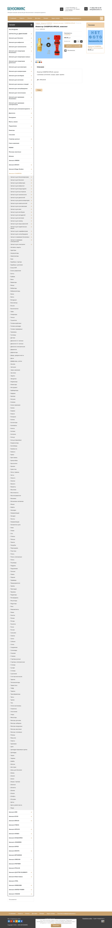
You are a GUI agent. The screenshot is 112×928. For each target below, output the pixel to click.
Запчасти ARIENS (14, 160)
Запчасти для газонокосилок (17, 46)
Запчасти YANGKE (14, 894)
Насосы (12, 519)
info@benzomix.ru (96, 9)
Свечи (12, 638)
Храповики (13, 743)
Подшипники (13, 126)
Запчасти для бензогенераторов (19, 177)
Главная (38, 23)
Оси (11, 533)
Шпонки (11, 156)
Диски (12, 358)
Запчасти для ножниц (16, 221)
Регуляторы (13, 600)
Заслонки (13, 373)
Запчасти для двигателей (17, 197)
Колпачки (13, 434)
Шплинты (13, 787)
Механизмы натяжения (16, 501)
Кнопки (12, 408)
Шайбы (12, 761)
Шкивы (12, 773)
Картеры (12, 396)
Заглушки (13, 367)
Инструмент (12, 117)
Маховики (13, 498)
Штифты (12, 796)
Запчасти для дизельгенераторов (19, 200)
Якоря (12, 808)
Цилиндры (13, 752)
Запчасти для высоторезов (18, 191)
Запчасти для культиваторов (17, 67)
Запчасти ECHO (13, 816)
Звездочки (13, 378)
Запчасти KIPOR (14, 846)
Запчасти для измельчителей (18, 203)
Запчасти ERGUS (14, 820)
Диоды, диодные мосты (17, 355)
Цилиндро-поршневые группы (18, 749)
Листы (12, 475)
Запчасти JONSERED (15, 842)
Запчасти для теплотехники (17, 93)
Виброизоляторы (15, 291)
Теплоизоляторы (15, 682)
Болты (12, 273)
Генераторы (13, 314)
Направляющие (14, 513)
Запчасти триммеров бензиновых (19, 237)
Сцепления (13, 673)
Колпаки (12, 431)
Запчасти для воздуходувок (18, 188)
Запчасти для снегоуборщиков (18, 88)
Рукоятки (13, 624)
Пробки (12, 586)
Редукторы (13, 603)
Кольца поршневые (15, 440)
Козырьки (13, 416)
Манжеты (13, 486)
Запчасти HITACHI (14, 829)
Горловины (13, 332)
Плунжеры (13, 562)
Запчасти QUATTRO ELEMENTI (18, 872)
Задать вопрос (55, 18)
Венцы (12, 285)
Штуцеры (13, 799)
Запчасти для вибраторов (17, 183)
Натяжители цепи (15, 524)
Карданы (12, 393)
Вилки (12, 294)
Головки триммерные (16, 329)
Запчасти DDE (13, 812)
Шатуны (12, 764)
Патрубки (13, 545)
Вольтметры (13, 302)
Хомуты (12, 741)
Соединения (13, 647)
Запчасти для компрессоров (17, 71)
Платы (12, 554)
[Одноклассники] (38, 62)
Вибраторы (13, 288)
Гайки (12, 311)
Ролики (12, 618)
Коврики (12, 411)
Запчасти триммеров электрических (16, 240)
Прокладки (13, 589)
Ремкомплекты (14, 609)
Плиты (12, 559)
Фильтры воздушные (16, 726)
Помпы (12, 574)
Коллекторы (13, 422)
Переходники (14, 548)
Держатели (13, 349)
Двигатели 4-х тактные (16, 343)
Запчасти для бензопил (16, 38)
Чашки (12, 755)
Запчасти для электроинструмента (19, 108)
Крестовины (13, 457)
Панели (12, 542)
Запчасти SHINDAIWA (15, 885)
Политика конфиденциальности (72, 18)
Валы (12, 279)
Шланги (12, 776)
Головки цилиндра (15, 326)
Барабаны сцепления (16, 265)
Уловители (13, 708)
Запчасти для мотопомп (16, 80)
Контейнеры (13, 446)
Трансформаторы (15, 694)
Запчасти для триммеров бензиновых (16, 97)
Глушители (13, 320)
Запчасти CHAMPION (46, 23)
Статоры (12, 665)
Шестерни (13, 767)
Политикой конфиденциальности (63, 923)
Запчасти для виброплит (16, 42)
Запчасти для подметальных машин (18, 227)
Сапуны (12, 635)
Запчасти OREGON (14, 859)
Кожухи (12, 413)
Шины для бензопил (16, 770)
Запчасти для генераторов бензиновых (17, 51)
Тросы (12, 697)
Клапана (12, 402)
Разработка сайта (87, 918)
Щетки (12, 802)
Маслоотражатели (15, 495)
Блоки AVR (13, 267)
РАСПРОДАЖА (13, 29)
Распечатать (71, 50)
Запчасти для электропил (17, 244)
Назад (39, 90)
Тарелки (12, 679)
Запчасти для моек (58, 23)
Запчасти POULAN (14, 868)
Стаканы (12, 656)
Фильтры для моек (15, 720)
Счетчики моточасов (16, 676)
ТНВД (12, 688)
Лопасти (12, 478)
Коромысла (13, 449)
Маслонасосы (14, 492)
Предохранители (15, 583)
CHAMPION (67, 34)
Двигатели (12, 113)
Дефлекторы (14, 352)
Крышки (12, 466)
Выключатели (14, 308)
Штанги (12, 793)
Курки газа (13, 469)
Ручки (12, 627)
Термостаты (13, 685)
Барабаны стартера (16, 262)
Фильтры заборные (15, 723)
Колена (12, 419)
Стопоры (12, 670)
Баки (11, 259)
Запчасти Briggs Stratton (16, 169)
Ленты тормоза (14, 472)
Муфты (12, 507)
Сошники (13, 653)
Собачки (12, 641)
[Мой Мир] (40, 62)
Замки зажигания (15, 370)
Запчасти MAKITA (14, 851)
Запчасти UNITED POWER (16, 889)
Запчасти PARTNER (15, 863)
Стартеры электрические (17, 662)
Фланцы (12, 735)
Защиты (12, 375)
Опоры (12, 530)
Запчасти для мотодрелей (17, 215)
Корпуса (12, 451)
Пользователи (12, 899)
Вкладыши (13, 300)
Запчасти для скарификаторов (19, 231)
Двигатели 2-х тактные (16, 340)
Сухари (12, 667)
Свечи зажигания (14, 143)
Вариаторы (13, 282)
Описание (40, 67)
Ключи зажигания (15, 405)
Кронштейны (14, 460)
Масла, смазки (13, 121)
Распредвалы (14, 597)
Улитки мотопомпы (15, 705)
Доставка (37, 18)
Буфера (12, 276)
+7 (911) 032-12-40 (95, 8)
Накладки (13, 510)
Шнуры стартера (15, 781)
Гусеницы (13, 335)
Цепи (11, 746)
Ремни (12, 612)
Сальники (12, 134)
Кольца (12, 437)
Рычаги (12, 630)
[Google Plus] (41, 62)
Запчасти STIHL (13, 881)
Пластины (13, 551)
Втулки (12, 305)
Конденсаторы (14, 443)
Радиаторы (13, 594)
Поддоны (13, 565)
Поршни (12, 577)
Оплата (30, 18)
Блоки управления (15, 270)
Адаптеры (13, 250)
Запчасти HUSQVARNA (16, 838)
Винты (12, 297)
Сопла (12, 644)
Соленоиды (13, 650)
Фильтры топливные (16, 732)
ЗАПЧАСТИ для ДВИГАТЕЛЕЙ (18, 33)
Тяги (11, 703)
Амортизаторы (14, 256)
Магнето (12, 484)
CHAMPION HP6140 (69, 23)
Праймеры (13, 580)
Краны (12, 454)
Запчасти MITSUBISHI (15, 855)
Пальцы (12, 539)
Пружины (13, 592)
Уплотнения (13, 711)
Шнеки (12, 779)
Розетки (12, 615)
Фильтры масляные (15, 152)
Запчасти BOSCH (14, 164)
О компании (13, 18)
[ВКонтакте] (36, 62)
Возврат (46, 18)
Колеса (12, 428)
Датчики (12, 337)
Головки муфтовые (15, 323)
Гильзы (12, 317)
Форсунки (13, 738)
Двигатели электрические (17, 346)
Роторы (12, 621)
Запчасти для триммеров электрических (16, 103)
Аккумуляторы (14, 253)
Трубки (12, 700)
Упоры (12, 714)
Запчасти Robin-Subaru (16, 876)
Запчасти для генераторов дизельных (17, 61)
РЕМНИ (11, 147)
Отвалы (12, 536)
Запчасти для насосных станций (18, 84)
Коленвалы (13, 425)
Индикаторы (13, 381)
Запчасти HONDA (14, 833)
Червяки (12, 758)
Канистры (12, 130)
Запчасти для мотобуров (16, 75)
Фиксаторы (13, 717)
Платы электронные (16, 557)
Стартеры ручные (14, 139)
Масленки (13, 489)
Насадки (12, 516)
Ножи (12, 527)
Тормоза (12, 691)
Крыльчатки (13, 463)
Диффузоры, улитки (16, 361)
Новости (22, 18)
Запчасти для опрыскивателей (19, 223)
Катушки (12, 399)
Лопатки (12, 481)
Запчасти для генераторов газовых (19, 57)
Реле (11, 606)
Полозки (12, 571)
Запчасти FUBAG (14, 825)
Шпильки (13, 784)
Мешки (12, 504)
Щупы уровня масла (16, 805)
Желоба (12, 364)
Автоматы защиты (15, 247)
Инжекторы (13, 384)
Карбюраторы (14, 390)
